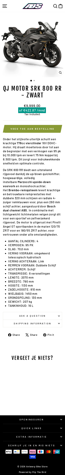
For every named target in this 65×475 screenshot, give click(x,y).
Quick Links (31, 428)
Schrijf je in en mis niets (31, 445)
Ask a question (32, 315)
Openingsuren (31, 419)
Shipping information (32, 323)
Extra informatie (31, 436)
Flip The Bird (39, 472)
